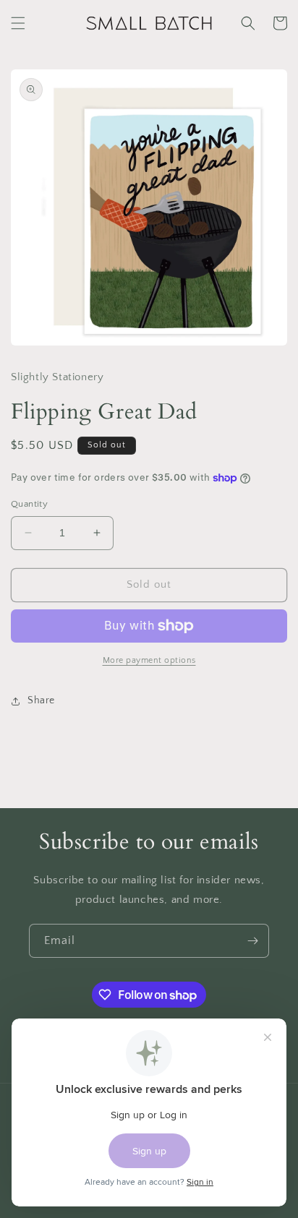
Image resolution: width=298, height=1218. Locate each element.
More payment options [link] (149, 660)
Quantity (29, 504)
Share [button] (41, 700)
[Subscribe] (252, 941)
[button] (18, 23)
